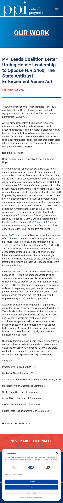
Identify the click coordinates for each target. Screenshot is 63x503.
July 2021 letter (12, 235)
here (27, 423)
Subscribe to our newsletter (31, 446)
